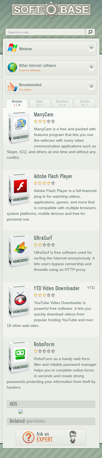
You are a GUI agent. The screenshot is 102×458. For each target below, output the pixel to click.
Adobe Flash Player (53, 176)
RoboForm (44, 344)
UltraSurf (43, 238)
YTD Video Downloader (57, 288)
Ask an (45, 437)
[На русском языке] (20, 23)
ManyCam (44, 114)
